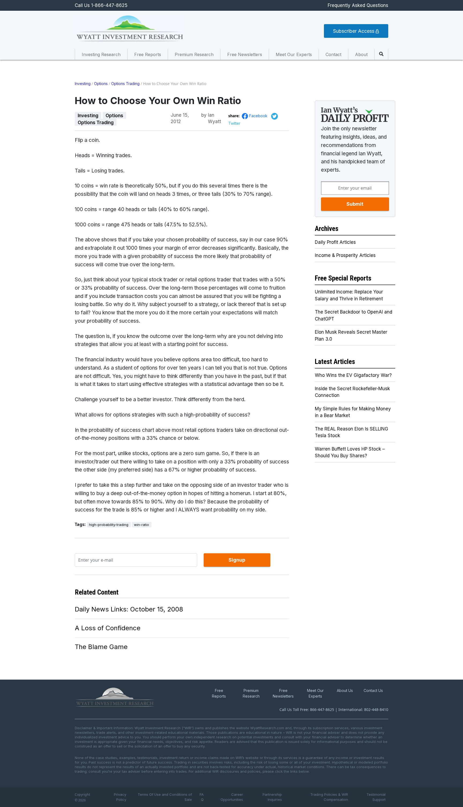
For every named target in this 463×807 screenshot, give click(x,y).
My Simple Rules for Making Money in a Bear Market (353, 412)
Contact (333, 54)
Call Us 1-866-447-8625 (101, 5)
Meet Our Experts (294, 54)
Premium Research (194, 54)
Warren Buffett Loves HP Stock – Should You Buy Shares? (350, 452)
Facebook (258, 115)
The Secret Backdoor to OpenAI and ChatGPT (353, 315)
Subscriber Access (354, 31)
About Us (345, 690)
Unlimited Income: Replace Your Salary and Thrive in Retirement (349, 295)
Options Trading (125, 83)
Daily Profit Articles (335, 242)
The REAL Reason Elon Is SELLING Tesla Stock (351, 432)
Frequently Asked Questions (358, 5)
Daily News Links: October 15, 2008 (129, 609)
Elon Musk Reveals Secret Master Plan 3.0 (351, 335)
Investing (83, 83)
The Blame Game (101, 647)
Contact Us (373, 690)
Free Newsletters (244, 54)
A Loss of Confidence (107, 628)
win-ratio (141, 524)
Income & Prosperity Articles (345, 255)
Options (101, 83)
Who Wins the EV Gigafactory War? (353, 375)
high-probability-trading (108, 524)
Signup (237, 560)
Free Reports (147, 54)
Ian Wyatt (214, 115)
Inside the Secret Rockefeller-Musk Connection (352, 392)
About (361, 54)
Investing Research (101, 54)
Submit (354, 204)
